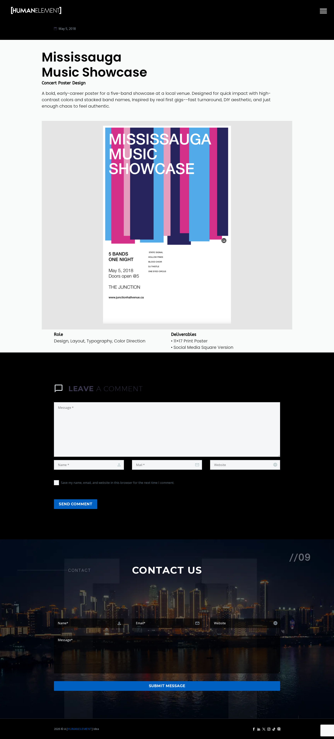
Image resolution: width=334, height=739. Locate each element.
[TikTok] (273, 729)
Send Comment (75, 504)
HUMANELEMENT (80, 729)
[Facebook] (253, 729)
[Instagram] (268, 729)
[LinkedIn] (258, 729)
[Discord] (278, 729)
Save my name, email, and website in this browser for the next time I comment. (117, 483)
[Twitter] (263, 729)
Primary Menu (323, 11)
